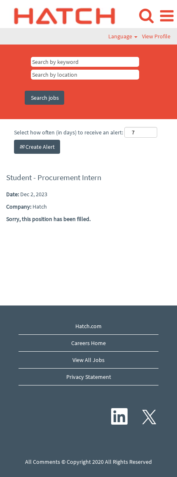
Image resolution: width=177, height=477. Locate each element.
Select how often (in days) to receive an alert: (68, 132)
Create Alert (39, 146)
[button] (166, 16)
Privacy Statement (88, 377)
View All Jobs (88, 360)
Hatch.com (88, 326)
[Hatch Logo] (61, 15)
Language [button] (120, 36)
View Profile (156, 36)
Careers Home (88, 343)
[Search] (146, 15)
